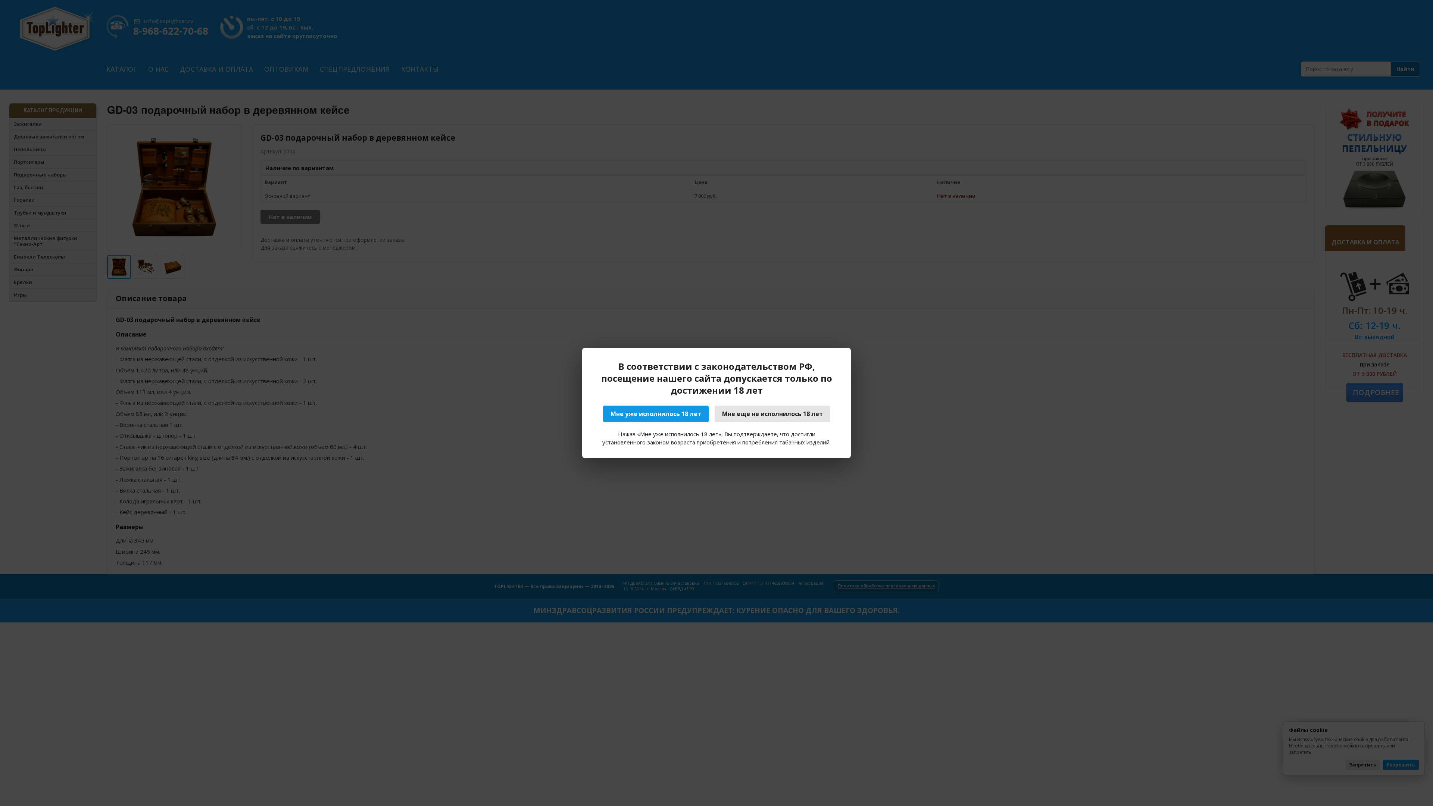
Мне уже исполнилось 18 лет (656, 414)
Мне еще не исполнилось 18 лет (772, 414)
